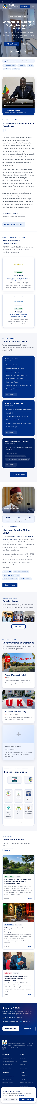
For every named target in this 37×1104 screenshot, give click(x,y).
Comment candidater (8, 1073)
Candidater (24, 6)
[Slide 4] (21, 47)
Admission (7, 65)
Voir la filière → (10, 391)
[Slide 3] (19, 47)
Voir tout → (7, 847)
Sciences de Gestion (9, 62)
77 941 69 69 (23, 1076)
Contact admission (7, 1079)
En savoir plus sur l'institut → (13, 221)
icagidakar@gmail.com (26, 1079)
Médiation (15, 65)
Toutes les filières (18, 471)
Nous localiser (24, 1083)
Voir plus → (18, 623)
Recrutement (23, 1065)
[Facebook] (2, 1)
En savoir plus (10, 582)
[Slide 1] (15, 47)
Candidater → (28, 1025)
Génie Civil (22, 62)
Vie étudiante (23, 1058)
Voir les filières (12, 41)
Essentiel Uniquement (10, 1099)
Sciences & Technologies (9, 1058)
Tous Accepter (26, 1099)
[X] (8, 1)
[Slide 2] (16, 47)
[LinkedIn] (5, 1)
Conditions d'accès (7, 1076)
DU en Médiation (7, 1061)
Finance (30, 62)
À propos (22, 1054)
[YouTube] (15, 1)
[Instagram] (11, 1)
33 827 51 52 (23, 1073)
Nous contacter (10, 1025)
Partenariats (23, 1061)
